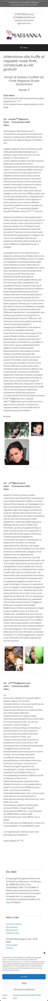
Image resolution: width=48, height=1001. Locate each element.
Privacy (9, 948)
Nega (24, 983)
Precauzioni (12, 930)
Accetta (24, 977)
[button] (44, 953)
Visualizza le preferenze (24, 989)
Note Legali (11, 945)
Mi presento (12, 927)
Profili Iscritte (12, 933)
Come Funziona (14, 924)
